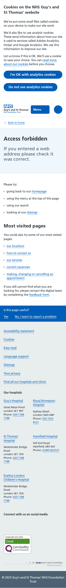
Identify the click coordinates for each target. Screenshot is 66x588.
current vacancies (18, 267)
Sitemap (9, 365)
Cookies (9, 339)
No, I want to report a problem (35, 316)
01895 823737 (50, 450)
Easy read (10, 348)
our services (14, 260)
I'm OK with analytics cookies (33, 74)
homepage (39, 191)
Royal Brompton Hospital (44, 403)
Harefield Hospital (45, 436)
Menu (37, 109)
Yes (6, 316)
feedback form (39, 294)
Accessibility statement (19, 331)
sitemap (32, 212)
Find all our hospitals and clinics (25, 382)
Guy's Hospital (13, 401)
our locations (15, 246)
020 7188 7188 (14, 416)
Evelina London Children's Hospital (16, 477)
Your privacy (12, 373)
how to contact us (19, 253)
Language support (16, 356)
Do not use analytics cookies (30, 87)
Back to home (16, 122)
